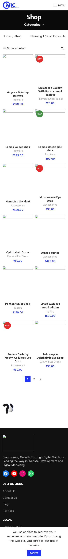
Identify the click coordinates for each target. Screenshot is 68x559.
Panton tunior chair (18, 303)
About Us (9, 491)
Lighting (50, 311)
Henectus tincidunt (18, 201)
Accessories (18, 205)
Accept (34, 553)
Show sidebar (16, 48)
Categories (32, 24)
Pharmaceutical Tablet (50, 98)
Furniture (18, 99)
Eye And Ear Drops (17, 256)
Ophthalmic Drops (17, 252)
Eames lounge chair (17, 146)
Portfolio (8, 510)
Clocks (18, 308)
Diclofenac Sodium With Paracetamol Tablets (50, 91)
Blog (6, 504)
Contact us (10, 497)
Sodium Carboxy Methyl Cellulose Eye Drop (18, 358)
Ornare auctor (50, 252)
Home (7, 36)
